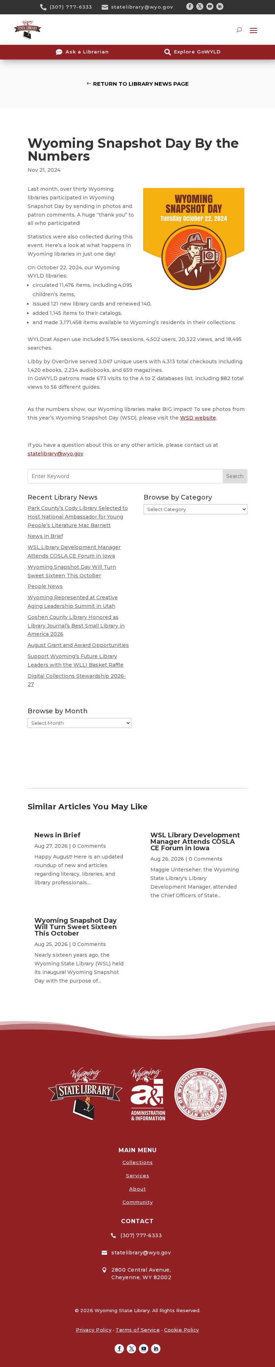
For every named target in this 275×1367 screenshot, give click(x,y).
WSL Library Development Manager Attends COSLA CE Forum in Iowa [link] (195, 841)
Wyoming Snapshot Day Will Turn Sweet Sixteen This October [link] (75, 927)
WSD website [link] (198, 418)
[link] (46, 7)
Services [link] (137, 1175)
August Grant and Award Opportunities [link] (78, 645)
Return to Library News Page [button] (141, 83)
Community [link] (137, 1202)
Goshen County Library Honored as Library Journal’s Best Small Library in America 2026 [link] (76, 626)
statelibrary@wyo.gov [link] (142, 7)
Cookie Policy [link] (181, 1330)
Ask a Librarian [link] (87, 52)
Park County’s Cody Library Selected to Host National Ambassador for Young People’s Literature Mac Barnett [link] (78, 517)
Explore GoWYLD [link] (197, 52)
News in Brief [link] (45, 536)
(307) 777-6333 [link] (71, 7)
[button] (189, 6)
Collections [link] (137, 1162)
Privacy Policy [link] (93, 1330)
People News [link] (45, 586)
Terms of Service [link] (138, 1330)
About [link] (137, 1189)
